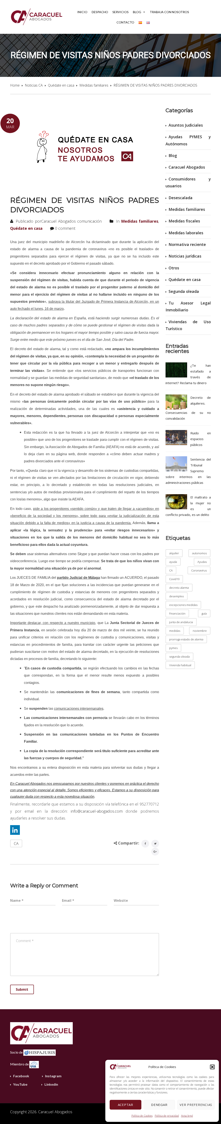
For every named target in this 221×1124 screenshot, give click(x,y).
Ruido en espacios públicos (200, 439)
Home (15, 85)
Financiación (177, 613)
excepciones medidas (183, 605)
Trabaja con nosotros (169, 12)
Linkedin (51, 1084)
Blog (137, 12)
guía (204, 613)
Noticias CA (34, 85)
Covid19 (174, 579)
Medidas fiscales (184, 221)
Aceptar (125, 1104)
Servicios (120, 12)
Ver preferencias (196, 1104)
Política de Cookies (142, 1116)
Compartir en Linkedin (15, 830)
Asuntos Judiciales (186, 125)
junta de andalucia (181, 622)
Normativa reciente (187, 244)
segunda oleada (179, 656)
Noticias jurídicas (185, 256)
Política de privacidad (167, 1116)
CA (16, 843)
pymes (173, 648)
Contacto (125, 22)
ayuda (173, 562)
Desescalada (181, 197)
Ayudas (202, 562)
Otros (174, 267)
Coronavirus (199, 570)
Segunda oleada (184, 291)
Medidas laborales (186, 232)
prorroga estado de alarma (186, 639)
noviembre (200, 631)
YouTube (20, 1084)
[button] (212, 1067)
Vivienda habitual (180, 665)
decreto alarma (179, 588)
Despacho (100, 12)
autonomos (199, 553)
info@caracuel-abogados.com (97, 811)
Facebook (21, 1076)
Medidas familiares (93, 85)
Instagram (53, 1076)
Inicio (82, 12)
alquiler (174, 553)
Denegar (159, 1104)
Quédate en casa (61, 85)
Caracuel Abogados (187, 167)
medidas (174, 631)
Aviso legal (187, 1116)
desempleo (176, 596)
